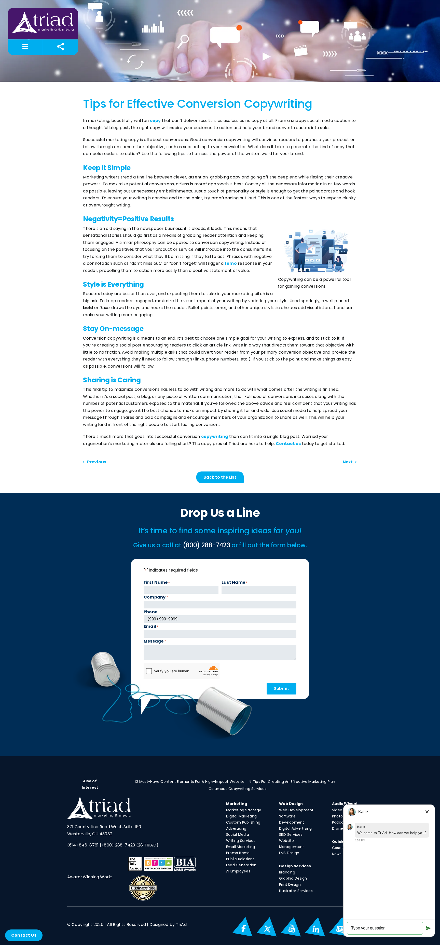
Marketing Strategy (243, 810)
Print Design (290, 884)
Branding (287, 872)
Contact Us (23, 935)
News (336, 853)
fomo (231, 263)
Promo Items (238, 852)
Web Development (296, 810)
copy (155, 120)
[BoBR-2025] (143, 877)
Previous (96, 462)
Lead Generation (241, 865)
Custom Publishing (243, 822)
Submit (281, 688)
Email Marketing (240, 846)
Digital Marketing (241, 816)
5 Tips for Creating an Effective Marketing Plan (292, 781)
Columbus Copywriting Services (238, 788)
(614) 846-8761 (83, 845)
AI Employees (238, 871)
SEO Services (290, 834)
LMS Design (289, 852)
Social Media (237, 834)
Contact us (288, 444)
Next (348, 462)
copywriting (214, 436)
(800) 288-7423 (118, 845)
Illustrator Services (296, 890)
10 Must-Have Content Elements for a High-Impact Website (189, 781)
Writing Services (240, 840)
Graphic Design (293, 878)
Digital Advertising (295, 828)
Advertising (236, 828)
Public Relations (240, 858)
